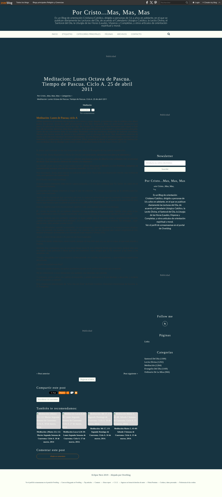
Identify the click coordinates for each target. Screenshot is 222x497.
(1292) (154, 362)
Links (147, 341)
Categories (66, 96)
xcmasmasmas (166, 225)
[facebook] (147, 2)
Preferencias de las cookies (187, 482)
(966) (157, 372)
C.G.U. (116, 482)
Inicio (55, 34)
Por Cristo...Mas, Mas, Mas (111, 12)
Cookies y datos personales (168, 482)
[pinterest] (155, 2)
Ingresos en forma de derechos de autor (133, 482)
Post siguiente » (131, 373)
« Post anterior (43, 373)
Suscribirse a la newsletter (48, 400)
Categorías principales (88, 34)
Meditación (87, 105)
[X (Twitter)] (151, 2)
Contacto (136, 34)
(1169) (156, 368)
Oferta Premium (152, 482)
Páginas (109, 34)
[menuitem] (55, 34)
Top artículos (88, 482)
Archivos (122, 34)
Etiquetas (67, 34)
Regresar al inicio (87, 379)
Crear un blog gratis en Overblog (71, 482)
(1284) (152, 365)
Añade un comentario (57, 456)
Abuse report (107, 482)
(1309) (155, 358)
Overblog (126, 475)
